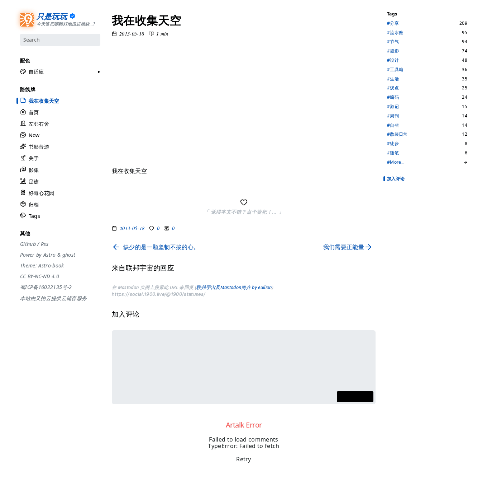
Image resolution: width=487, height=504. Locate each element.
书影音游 (38, 146)
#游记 (393, 106)
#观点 (393, 87)
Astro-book (51, 266)
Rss (44, 244)
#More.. (395, 162)
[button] (32, 72)
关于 (33, 158)
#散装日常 (397, 134)
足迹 (33, 181)
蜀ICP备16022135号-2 (46, 287)
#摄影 (393, 50)
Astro (49, 255)
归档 (33, 204)
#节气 (393, 41)
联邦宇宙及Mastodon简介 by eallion (234, 287)
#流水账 (395, 32)
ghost (68, 255)
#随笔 (393, 152)
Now (33, 135)
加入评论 (396, 179)
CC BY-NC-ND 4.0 (39, 276)
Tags (34, 216)
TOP (391, 490)
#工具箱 (395, 69)
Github (28, 244)
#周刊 (393, 115)
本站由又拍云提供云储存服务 (53, 298)
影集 (33, 170)
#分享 (393, 23)
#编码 (393, 97)
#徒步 (393, 143)
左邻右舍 (38, 123)
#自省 (393, 125)
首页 (33, 112)
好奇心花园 (41, 193)
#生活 (393, 78)
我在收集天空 (43, 100)
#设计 (393, 60)
